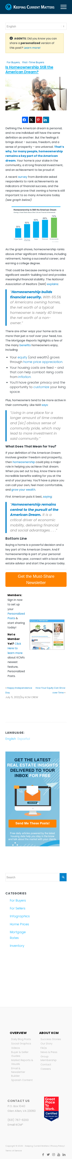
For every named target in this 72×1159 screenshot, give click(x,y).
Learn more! (32, 48)
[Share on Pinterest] (39, 120)
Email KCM (15, 1125)
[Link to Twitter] (48, 1154)
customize (41, 387)
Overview (18, 1033)
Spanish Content (22, 1080)
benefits (25, 345)
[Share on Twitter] (32, 120)
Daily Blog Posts (21, 1039)
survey (22, 177)
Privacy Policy (57, 1146)
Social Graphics (21, 1043)
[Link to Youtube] (58, 1154)
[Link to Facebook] (43, 1154)
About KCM (49, 1033)
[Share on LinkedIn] (46, 120)
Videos (15, 1048)
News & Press (49, 1052)
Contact (46, 1064)
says (45, 405)
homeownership (24, 462)
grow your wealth (23, 490)
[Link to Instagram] (53, 1154)
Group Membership (49, 1058)
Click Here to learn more (15, 648)
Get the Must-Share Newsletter (36, 579)
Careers (46, 1069)
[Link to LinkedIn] (64, 1154)
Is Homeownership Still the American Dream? (29, 69)
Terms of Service (13, 1150)
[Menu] (62, 7)
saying (47, 497)
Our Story (46, 1043)
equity (22, 357)
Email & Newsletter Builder (18, 1072)
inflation (24, 377)
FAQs (44, 1048)
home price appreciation (42, 362)
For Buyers (13, 62)
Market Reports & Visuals (22, 1062)
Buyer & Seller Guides (19, 1054)
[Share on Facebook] (25, 120)
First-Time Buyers (33, 62)
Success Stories (51, 1039)
